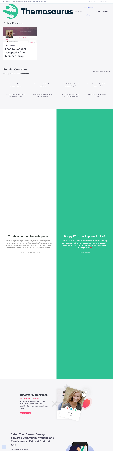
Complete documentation (101, 71)
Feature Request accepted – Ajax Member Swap (15, 52)
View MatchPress (25, 413)
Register (105, 11)
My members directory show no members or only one (15, 85)
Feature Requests (10, 45)
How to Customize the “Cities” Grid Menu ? (43, 85)
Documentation (89, 7)
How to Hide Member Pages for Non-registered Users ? (15, 96)
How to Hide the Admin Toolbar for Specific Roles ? (97, 85)
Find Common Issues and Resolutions (28, 252)
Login (98, 11)
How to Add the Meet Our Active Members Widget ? (70, 85)
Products (87, 15)
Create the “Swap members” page (97, 96)
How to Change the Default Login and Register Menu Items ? (70, 96)
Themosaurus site (93, 1)
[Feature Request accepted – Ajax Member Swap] (20, 35)
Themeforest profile (104, 1)
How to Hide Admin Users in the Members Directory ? (43, 96)
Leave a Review (85, 252)
